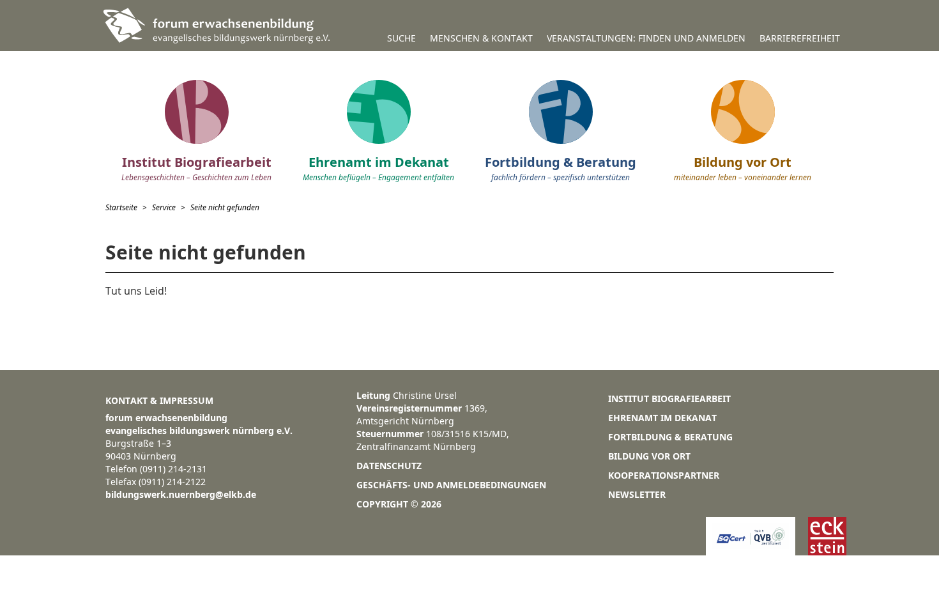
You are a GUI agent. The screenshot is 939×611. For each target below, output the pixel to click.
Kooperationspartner (663, 475)
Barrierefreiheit (800, 38)
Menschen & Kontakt (481, 38)
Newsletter (637, 494)
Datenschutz (389, 466)
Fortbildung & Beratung (670, 437)
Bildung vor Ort (649, 456)
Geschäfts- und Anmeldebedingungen (451, 485)
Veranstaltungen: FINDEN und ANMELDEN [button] (646, 38)
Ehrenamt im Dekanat (662, 418)
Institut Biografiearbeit (669, 398)
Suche (401, 38)
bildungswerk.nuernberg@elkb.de (180, 494)
